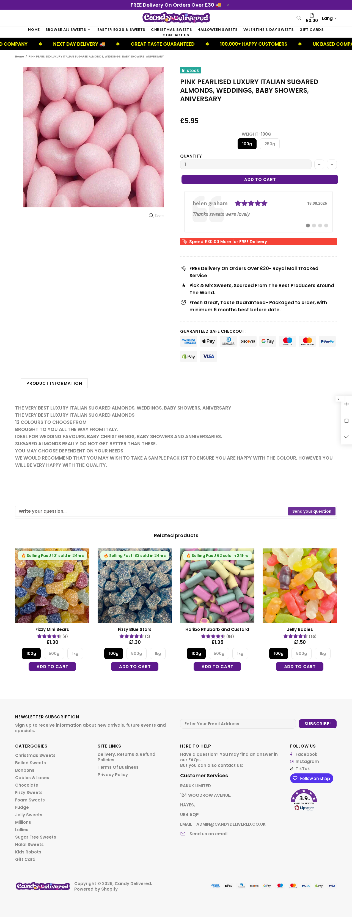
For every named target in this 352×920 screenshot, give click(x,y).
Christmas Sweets (35, 755)
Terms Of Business (118, 767)
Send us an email (208, 834)
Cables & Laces (32, 778)
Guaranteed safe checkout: (213, 331)
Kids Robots (28, 852)
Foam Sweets (30, 800)
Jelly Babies (300, 629)
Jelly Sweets (28, 815)
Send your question (311, 511)
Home (19, 56)
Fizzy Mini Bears (52, 629)
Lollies (21, 830)
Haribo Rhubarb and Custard (217, 629)
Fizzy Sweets (29, 792)
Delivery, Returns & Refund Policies (126, 757)
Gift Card (25, 859)
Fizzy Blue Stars (135, 629)
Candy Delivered (176, 17)
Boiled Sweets (30, 763)
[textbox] (152, 511)
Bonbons (24, 770)
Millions (23, 822)
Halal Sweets (29, 844)
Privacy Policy (113, 775)
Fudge (22, 807)
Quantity (191, 156)
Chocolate (26, 785)
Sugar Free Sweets (35, 837)
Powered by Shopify (96, 889)
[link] (258, 212)
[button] (313, 797)
